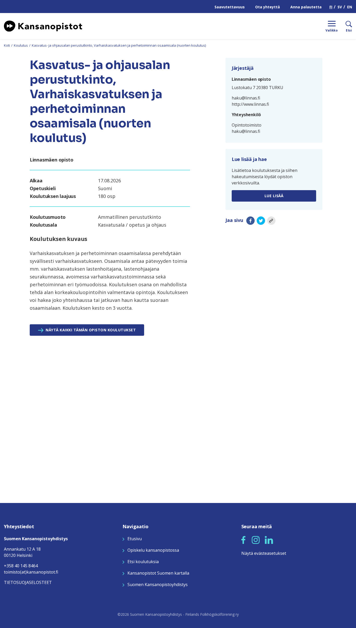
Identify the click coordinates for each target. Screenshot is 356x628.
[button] (243, 540)
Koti (7, 45)
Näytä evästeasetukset (263, 553)
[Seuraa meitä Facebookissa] (243, 539)
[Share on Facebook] (250, 220)
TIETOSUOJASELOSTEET (28, 582)
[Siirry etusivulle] (43, 25)
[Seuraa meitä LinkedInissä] (269, 539)
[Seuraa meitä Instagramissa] (256, 539)
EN (349, 6)
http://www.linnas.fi (250, 104)
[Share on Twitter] (261, 220)
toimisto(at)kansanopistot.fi (31, 572)
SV (339, 6)
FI (330, 6)
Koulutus (21, 45)
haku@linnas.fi (246, 98)
